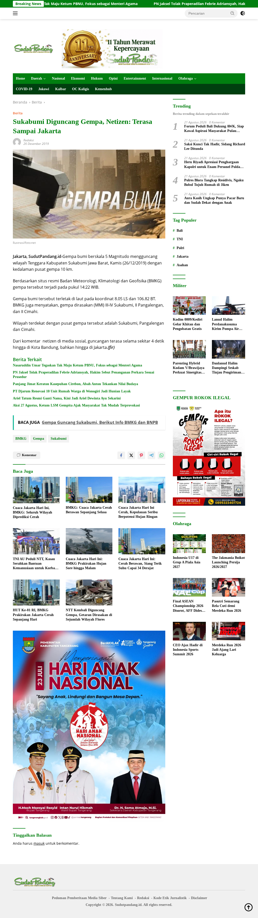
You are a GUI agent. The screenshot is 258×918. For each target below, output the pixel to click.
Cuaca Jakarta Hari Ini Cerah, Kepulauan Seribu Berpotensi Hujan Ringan (138, 512)
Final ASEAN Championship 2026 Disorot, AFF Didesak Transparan (189, 606)
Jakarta (182, 256)
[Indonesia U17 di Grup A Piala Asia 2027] (189, 543)
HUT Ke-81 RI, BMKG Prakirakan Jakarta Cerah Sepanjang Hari (33, 614)
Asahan (182, 265)
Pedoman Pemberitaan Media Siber (79, 898)
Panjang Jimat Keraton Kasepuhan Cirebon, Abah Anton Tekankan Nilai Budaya (75, 384)
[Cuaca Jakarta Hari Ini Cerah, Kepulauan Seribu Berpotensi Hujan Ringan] (141, 490)
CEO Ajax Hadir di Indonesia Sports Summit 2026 (188, 649)
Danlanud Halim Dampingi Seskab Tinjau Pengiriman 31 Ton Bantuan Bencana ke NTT (226, 368)
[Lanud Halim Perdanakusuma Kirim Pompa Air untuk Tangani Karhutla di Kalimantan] (228, 305)
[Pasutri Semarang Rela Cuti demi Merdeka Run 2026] (228, 587)
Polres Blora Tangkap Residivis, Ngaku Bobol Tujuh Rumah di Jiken (214, 182)
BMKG (20, 438)
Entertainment (135, 78)
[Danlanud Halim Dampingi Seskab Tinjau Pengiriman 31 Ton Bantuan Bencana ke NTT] (228, 349)
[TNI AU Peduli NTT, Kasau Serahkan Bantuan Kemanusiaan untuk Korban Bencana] (36, 541)
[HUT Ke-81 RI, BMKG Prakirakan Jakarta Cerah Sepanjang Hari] (36, 593)
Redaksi (28, 140)
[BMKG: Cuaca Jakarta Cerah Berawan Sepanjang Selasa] (89, 490)
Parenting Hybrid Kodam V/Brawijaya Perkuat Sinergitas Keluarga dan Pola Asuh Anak (188, 368)
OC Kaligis (80, 89)
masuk (39, 843)
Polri (180, 248)
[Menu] (16, 13)
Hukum (97, 78)
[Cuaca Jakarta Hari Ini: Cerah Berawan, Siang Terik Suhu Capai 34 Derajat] (141, 541)
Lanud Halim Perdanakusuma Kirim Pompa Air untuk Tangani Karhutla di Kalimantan (225, 324)
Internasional (162, 78)
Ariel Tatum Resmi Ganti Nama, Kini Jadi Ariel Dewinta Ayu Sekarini (67, 398)
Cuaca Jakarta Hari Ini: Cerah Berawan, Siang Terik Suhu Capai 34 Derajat (140, 563)
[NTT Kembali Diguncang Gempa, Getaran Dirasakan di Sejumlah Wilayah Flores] (89, 593)
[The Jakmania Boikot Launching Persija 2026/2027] (228, 543)
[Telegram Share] (151, 455)
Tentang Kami (122, 898)
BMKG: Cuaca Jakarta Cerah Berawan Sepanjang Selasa (89, 510)
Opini (113, 78)
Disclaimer (199, 898)
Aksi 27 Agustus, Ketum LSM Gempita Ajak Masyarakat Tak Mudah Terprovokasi (76, 405)
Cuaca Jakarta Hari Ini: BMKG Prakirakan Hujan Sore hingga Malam (86, 563)
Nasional (58, 78)
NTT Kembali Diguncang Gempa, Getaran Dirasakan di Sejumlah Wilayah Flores (89, 614)
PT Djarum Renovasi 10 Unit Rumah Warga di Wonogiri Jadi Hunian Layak (72, 391)
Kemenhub (103, 89)
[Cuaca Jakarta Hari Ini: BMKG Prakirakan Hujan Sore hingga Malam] (89, 541)
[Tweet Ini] (131, 455)
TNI (180, 239)
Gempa (38, 438)
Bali (180, 230)
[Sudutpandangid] (34, 48)
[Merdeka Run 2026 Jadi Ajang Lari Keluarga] (228, 631)
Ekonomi (78, 78)
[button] (233, 13)
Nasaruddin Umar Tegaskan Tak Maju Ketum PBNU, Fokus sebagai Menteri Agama (77, 365)
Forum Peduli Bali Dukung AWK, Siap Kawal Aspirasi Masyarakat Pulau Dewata (214, 128)
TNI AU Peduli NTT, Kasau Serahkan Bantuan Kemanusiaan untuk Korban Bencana (35, 564)
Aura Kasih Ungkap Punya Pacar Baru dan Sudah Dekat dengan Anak (214, 200)
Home (20, 78)
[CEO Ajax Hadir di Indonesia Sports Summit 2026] (189, 631)
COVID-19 (24, 89)
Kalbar (60, 89)
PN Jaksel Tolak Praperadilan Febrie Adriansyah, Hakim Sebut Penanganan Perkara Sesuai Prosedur (83, 374)
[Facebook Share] (121, 455)
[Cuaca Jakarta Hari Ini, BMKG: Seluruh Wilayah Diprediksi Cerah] (36, 490)
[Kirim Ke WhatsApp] (161, 455)
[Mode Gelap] (242, 13)
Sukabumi (59, 438)
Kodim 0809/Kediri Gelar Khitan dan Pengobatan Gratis (187, 324)
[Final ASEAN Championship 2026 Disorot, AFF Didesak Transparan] (189, 587)
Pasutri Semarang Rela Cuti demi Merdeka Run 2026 (226, 605)
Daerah (36, 78)
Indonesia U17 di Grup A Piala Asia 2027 (186, 562)
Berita (18, 113)
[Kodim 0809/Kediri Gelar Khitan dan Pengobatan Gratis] (189, 305)
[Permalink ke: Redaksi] (17, 141)
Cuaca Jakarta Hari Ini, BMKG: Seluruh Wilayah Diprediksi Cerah (32, 512)
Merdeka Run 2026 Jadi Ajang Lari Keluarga (226, 649)
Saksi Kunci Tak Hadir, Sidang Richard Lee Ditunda (214, 146)
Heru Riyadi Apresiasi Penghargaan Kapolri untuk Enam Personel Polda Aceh (212, 164)
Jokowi (43, 89)
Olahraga (185, 78)
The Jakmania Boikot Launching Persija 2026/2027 (228, 562)
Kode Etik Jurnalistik (170, 898)
